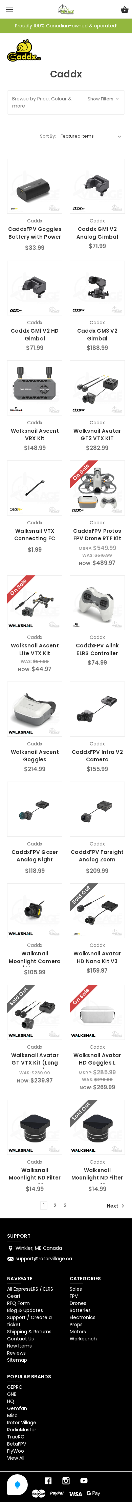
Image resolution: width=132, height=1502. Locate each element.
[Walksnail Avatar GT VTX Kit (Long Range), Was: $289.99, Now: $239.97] (34, 1012)
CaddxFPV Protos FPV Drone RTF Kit (97, 534)
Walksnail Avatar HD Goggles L (97, 1059)
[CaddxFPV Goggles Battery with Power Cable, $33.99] (34, 186)
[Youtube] (84, 1480)
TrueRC (15, 1436)
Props (76, 1324)
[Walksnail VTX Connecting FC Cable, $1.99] (34, 488)
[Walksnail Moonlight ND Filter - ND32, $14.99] (34, 1127)
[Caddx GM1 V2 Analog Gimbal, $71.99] (97, 186)
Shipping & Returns (29, 1331)
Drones (78, 1303)
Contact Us (20, 1338)
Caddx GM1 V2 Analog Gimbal (97, 232)
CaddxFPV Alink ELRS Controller (97, 649)
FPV (74, 1296)
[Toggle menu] (9, 9)
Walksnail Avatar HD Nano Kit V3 (97, 957)
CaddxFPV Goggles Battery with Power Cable (35, 236)
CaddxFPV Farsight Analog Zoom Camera (97, 860)
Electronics (82, 1317)
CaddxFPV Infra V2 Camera (97, 755)
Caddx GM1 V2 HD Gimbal (35, 334)
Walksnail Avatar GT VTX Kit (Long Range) (35, 1063)
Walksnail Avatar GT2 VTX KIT (97, 434)
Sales (76, 1289)
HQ (10, 1401)
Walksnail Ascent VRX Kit (35, 434)
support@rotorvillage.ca (44, 1258)
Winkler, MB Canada (39, 1248)
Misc (12, 1415)
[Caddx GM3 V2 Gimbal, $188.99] (97, 288)
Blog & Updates (25, 1310)
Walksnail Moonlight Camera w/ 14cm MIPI (35, 961)
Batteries (80, 1310)
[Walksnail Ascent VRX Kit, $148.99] (34, 387)
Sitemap (17, 1360)
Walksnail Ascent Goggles (35, 755)
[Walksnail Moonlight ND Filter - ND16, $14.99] (97, 1127)
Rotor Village (21, 1422)
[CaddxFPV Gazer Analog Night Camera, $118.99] (34, 809)
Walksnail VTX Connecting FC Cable (34, 538)
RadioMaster (21, 1429)
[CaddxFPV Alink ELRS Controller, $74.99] (97, 602)
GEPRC (14, 1387)
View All (15, 1458)
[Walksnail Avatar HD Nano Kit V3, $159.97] (97, 910)
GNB (12, 1394)
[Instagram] (66, 1480)
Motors (78, 1331)
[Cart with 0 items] (124, 10)
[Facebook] (48, 1480)
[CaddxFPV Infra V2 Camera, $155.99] (97, 709)
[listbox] (91, 136)
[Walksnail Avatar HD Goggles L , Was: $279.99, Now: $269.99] (97, 1012)
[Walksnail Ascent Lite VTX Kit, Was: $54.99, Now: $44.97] (34, 602)
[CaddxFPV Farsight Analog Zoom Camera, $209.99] (97, 809)
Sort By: (48, 136)
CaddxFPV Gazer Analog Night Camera (35, 860)
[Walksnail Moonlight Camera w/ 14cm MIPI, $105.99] (34, 910)
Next (113, 1205)
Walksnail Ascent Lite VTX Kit (35, 649)
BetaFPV (16, 1443)
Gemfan (17, 1408)
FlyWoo (15, 1451)
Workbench (83, 1338)
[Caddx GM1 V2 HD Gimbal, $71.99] (34, 288)
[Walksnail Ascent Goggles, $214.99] (34, 709)
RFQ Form (18, 1303)
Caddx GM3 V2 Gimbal (97, 334)
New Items (19, 1345)
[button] (66, 102)
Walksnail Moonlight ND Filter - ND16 (97, 1178)
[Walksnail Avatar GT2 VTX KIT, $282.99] (97, 387)
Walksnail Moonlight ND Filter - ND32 (35, 1178)
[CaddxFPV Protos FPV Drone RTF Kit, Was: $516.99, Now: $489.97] (97, 488)
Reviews (16, 1353)
